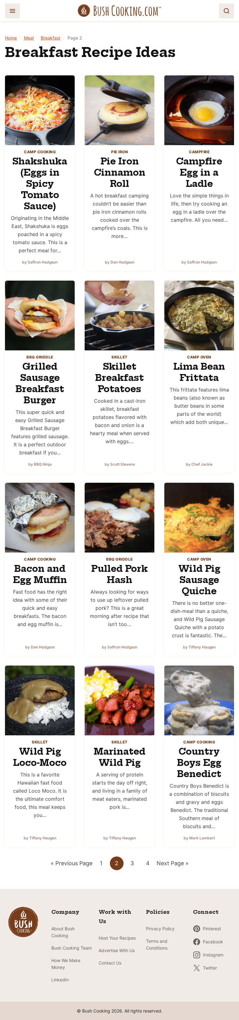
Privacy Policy (160, 928)
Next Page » (173, 865)
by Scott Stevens (120, 464)
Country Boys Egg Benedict (199, 762)
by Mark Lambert (199, 838)
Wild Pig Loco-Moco (40, 757)
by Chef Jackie (199, 464)
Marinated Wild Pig (119, 757)
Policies (158, 912)
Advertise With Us (117, 950)
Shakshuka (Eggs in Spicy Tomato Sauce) (39, 183)
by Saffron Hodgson (40, 262)
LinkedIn (60, 979)
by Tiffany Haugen (199, 647)
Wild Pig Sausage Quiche (199, 579)
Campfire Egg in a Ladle (199, 172)
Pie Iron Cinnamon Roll (119, 172)
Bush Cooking (119, 10)
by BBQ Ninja (40, 464)
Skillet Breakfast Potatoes (119, 377)
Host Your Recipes (117, 938)
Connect (205, 912)
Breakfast (50, 37)
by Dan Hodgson (119, 262)
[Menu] (12, 10)
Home (11, 37)
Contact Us (110, 962)
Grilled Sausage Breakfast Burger (40, 383)
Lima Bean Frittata (199, 372)
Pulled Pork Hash (119, 574)
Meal (29, 37)
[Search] (226, 10)
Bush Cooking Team (71, 948)
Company (65, 912)
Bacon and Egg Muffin (40, 574)
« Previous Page (71, 865)
